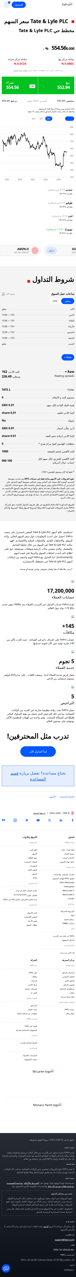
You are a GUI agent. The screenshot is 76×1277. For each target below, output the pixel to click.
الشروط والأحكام (31, 1183)
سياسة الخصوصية (14, 1183)
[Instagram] (15, 820)
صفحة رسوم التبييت (20, 70)
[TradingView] (3, 820)
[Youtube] (38, 820)
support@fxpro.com (64, 1239)
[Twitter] (49, 820)
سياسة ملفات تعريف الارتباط (60, 1186)
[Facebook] (72, 820)
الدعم (45, 1226)
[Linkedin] (61, 820)
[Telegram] (26, 820)
